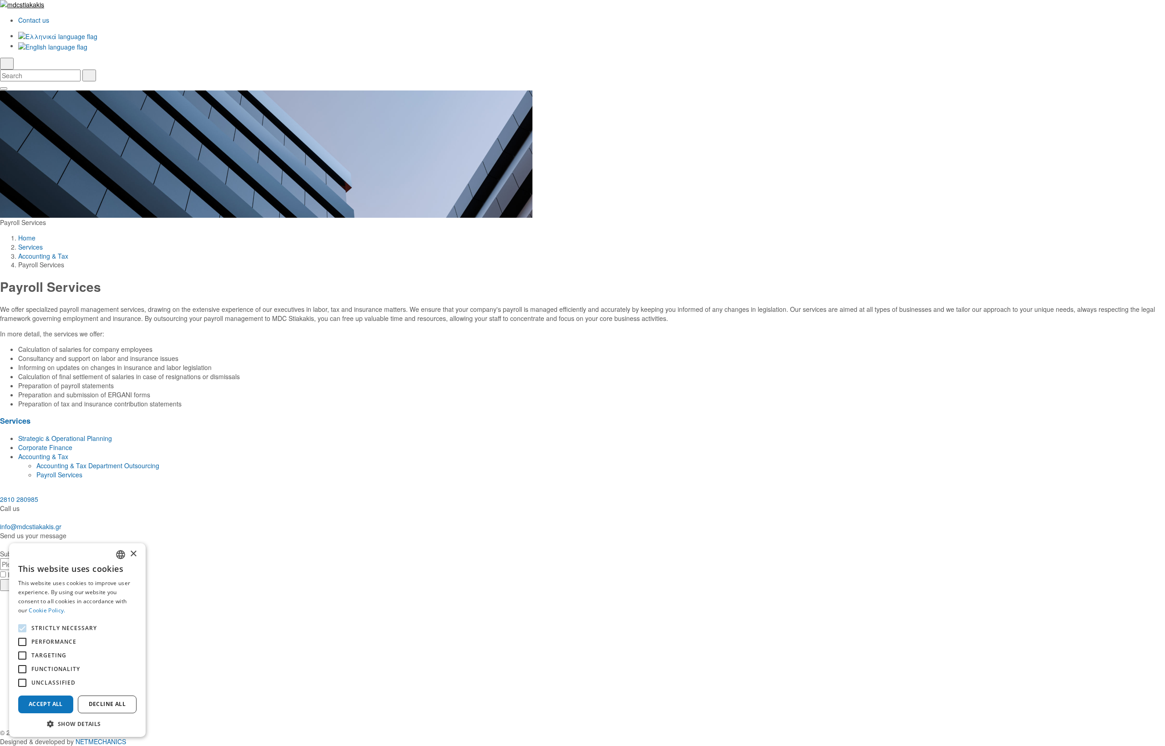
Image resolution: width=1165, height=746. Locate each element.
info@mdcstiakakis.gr (30, 526)
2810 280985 (19, 499)
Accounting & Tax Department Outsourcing (97, 465)
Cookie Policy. (47, 610)
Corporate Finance (45, 447)
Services (30, 246)
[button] (77, 723)
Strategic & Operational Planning (65, 438)
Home (26, 237)
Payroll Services (59, 474)
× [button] (133, 554)
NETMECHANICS (101, 741)
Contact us (33, 20)
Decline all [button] (107, 704)
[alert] (77, 640)
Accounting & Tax (43, 255)
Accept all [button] (46, 704)
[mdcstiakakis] (582, 4)
